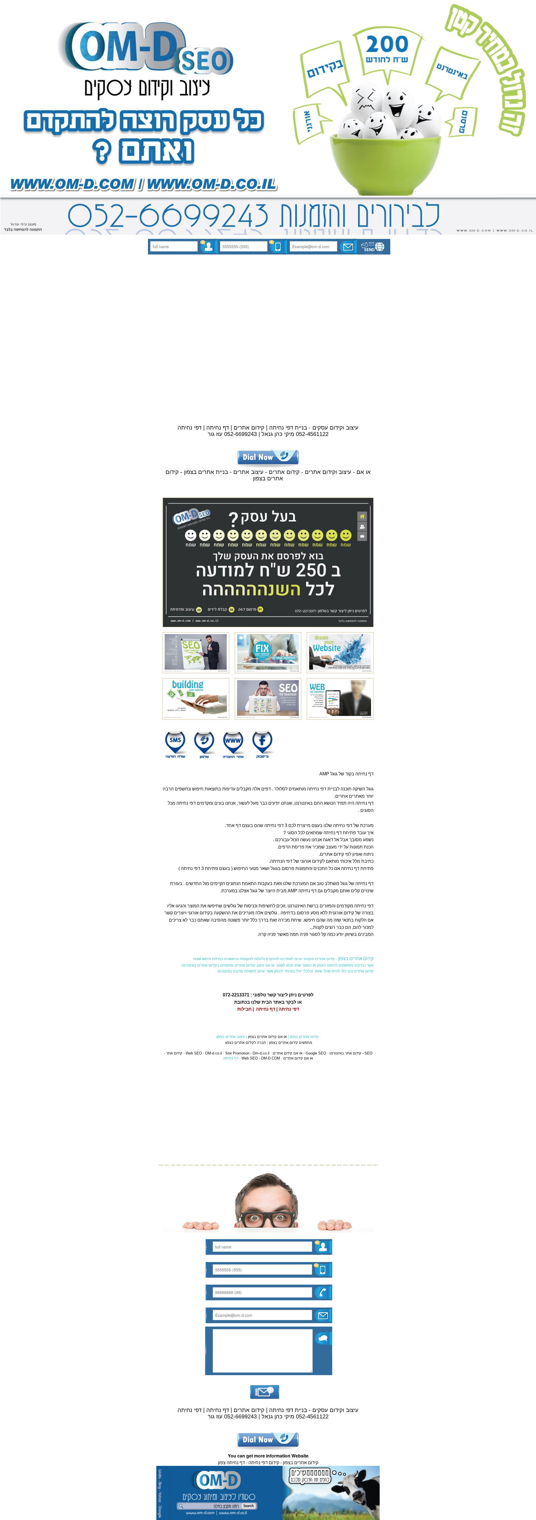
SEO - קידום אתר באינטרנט (350, 1053)
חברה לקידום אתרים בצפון (245, 1042)
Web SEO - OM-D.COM (260, 1058)
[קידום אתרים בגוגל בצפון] (268, 1492)
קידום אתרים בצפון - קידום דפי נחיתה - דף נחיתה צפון (268, 1462)
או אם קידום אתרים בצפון (267, 1037)
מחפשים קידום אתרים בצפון (290, 1042)
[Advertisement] (268, 303)
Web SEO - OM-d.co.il (204, 1053)
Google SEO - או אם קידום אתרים (299, 1053)
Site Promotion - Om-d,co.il (247, 1053)
